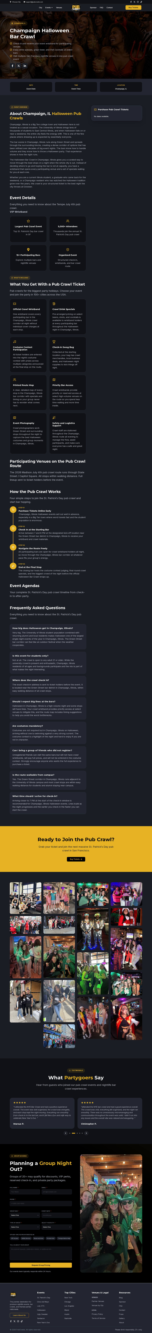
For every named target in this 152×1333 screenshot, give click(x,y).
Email (44, 1187)
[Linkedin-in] (24, 65)
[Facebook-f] (131, 2)
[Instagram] (138, 2)
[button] (76, 859)
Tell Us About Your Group (19, 1245)
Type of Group (16, 1223)
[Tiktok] (141, 2)
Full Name (14, 1187)
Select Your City (49, 1223)
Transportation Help (64, 1238)
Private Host (50, 1238)
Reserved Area (38, 1238)
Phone (13, 1199)
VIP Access (14, 1238)
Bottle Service (26, 1238)
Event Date (46, 1211)
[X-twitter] (134, 2)
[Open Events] (52, 7)
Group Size (14, 1211)
